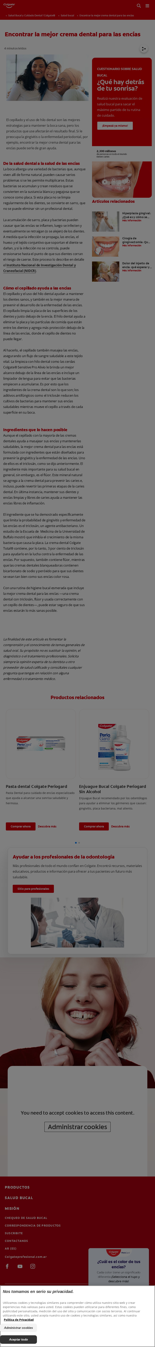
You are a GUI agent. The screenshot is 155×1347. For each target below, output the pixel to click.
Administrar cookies (18, 1327)
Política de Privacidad (19, 1320)
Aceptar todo (18, 1339)
